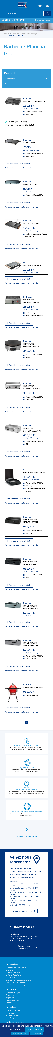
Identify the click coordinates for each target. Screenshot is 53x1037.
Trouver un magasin (13, 1010)
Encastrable (10, 995)
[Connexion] (47, 5)
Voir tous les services (26, 836)
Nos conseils (10, 1013)
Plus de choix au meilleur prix (26, 745)
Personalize (36, 1033)
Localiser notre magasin (23, 911)
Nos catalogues (11, 1018)
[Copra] (22, 5)
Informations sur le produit (18, 163)
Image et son (10, 998)
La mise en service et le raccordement (18, 980)
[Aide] (40, 5)
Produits (15, 34)
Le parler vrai (10, 977)
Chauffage (9, 1003)
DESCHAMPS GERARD (15, 20)
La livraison (10, 970)
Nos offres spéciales (12, 1015)
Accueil (6, 34)
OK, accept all (35, 1029)
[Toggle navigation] (5, 5)
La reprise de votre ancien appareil (27, 811)
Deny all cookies (20, 1033)
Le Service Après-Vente (13, 975)
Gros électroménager (13, 993)
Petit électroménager (29, 34)
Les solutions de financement (15, 982)
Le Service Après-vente (26, 789)
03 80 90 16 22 (27, 877)
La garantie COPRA (27, 767)
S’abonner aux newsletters (24, 947)
